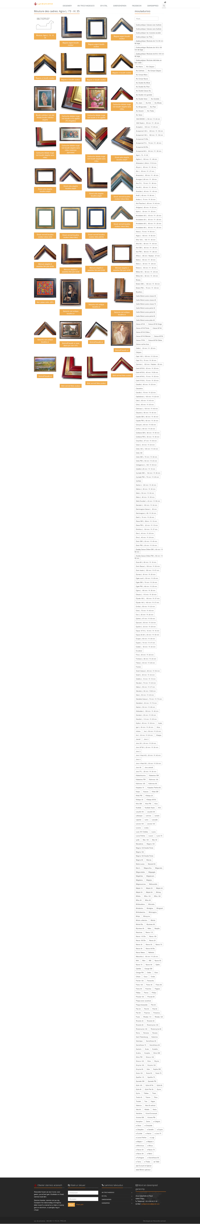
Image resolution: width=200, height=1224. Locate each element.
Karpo (138, 791)
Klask (71, 1205)
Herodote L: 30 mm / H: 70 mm (146, 703)
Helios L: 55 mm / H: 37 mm (145, 687)
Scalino (138, 1053)
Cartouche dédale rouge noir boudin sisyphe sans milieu (122, 106)
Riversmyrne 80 (156, 1029)
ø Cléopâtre (140, 1129)
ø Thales (147, 1162)
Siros (149, 1061)
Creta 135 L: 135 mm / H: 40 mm (147, 449)
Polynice (147, 1013)
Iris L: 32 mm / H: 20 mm (144, 735)
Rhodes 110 (147, 1017)
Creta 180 (139, 453)
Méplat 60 (149, 892)
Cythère (138, 481)
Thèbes (146, 1093)
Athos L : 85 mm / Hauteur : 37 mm (148, 256)
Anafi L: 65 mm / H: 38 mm (145, 195)
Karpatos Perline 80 (154, 787)
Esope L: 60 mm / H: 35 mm (145, 638)
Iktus (158, 727)
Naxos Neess (140, 952)
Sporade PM (152, 1081)
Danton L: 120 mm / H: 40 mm (146, 485)
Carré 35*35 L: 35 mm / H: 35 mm (147, 368)
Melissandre (153, 884)
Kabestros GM (154, 775)
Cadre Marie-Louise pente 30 (145, 308)
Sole (148, 1069)
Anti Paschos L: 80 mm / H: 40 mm (148, 203)
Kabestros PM (140, 779)
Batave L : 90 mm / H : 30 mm (146, 268)
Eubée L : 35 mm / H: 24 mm (145, 647)
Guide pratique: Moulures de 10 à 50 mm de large (149, 42)
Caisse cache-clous (142, 344)
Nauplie (157, 928)
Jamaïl (138, 739)
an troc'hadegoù (86, 5)
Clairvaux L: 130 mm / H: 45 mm (147, 408)
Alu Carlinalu (140, 70)
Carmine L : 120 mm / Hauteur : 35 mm (149, 364)
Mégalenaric (150, 876)
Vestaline (139, 1113)
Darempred (106, 1203)
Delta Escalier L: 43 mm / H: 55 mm (148, 501)
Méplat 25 (149, 888)
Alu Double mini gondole (144, 95)
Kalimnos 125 (140, 783)
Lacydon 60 (140, 812)
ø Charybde (148, 1125)
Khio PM (148, 803)
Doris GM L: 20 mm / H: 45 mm (146, 541)
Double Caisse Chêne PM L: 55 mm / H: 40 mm (149, 557)
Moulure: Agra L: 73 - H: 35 (45, 36)
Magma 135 (151, 844)
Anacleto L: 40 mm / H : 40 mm (146, 191)
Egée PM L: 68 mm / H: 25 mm (146, 586)
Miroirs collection (141, 920)
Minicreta (151, 904)
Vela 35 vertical (150, 1105)
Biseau (138, 280)
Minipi (138, 916)
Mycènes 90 (140, 928)
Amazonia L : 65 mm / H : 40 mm (147, 175)
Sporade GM (140, 1081)
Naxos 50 (149, 944)
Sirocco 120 (140, 1061)
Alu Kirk (148, 103)
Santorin (138, 1049)
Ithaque (158, 735)
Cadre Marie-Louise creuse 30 (146, 296)
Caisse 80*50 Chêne (155, 340)
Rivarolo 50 (150, 1021)
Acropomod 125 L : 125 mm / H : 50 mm (149, 131)
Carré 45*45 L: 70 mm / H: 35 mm (147, 376)
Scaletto (155, 1049)
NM (150, 960)
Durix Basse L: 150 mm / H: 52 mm (148, 566)
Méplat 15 (139, 888)
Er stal (104, 1196)
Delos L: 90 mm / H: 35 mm (145, 497)
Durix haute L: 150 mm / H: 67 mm (147, 570)
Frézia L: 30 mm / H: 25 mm (145, 663)
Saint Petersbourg (142, 1037)
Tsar (145, 1101)
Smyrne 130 (151, 1065)
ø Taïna (138, 1162)
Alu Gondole (155, 99)
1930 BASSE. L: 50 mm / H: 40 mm (148, 119)
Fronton (138, 667)
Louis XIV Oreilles (142, 832)
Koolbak (138, 808)
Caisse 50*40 (157, 328)
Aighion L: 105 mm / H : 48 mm (146, 159)
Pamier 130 (140, 980)
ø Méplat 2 (149, 1141)
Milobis (138, 896)
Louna (154, 832)
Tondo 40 (139, 1097)
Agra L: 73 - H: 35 (142, 155)
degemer (67, 5)
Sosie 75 (158, 1073)
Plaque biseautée (141, 1005)
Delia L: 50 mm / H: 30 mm (145, 493)
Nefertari (151, 952)
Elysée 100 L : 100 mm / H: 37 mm (147, 598)
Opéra (158, 964)
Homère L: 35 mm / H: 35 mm (146, 715)
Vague (153, 1101)
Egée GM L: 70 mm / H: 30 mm (146, 582)
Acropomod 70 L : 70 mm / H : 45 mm (148, 143)
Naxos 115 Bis (141, 936)
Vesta (154, 1109)
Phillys (154, 993)
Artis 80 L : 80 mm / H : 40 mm (146, 243)
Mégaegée (151, 872)
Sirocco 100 (150, 1057)
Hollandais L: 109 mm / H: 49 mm (147, 711)
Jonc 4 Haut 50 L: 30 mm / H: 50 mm (148, 763)
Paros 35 (149, 985)
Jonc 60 (138, 767)
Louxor (150, 836)
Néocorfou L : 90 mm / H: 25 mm (147, 956)
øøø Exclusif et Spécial (143, 1166)
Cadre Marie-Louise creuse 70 (146, 304)
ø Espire (160, 1129)
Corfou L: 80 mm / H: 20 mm (145, 429)
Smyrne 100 (140, 1065)
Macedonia (139, 844)
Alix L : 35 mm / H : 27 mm (145, 171)
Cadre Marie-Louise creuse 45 (146, 300)
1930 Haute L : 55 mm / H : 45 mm (147, 123)
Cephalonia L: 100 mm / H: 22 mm (147, 396)
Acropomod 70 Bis (142, 139)
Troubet (138, 1101)
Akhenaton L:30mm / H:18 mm (146, 163)
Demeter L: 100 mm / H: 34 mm (146, 505)
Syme (159, 1089)
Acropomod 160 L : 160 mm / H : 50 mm (149, 135)
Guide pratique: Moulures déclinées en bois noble (148, 61)
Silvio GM (156, 1053)
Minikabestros (140, 912)
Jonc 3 (138, 751)
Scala (147, 1049)
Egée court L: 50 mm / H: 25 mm (147, 578)
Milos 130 (147, 896)
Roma (138, 1033)
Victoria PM (151, 1117)
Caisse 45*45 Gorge (155, 324)
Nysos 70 (139, 964)
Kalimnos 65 (152, 783)
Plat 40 (138, 1009)
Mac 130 (146, 840)
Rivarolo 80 (139, 1025)
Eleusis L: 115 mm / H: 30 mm (146, 594)
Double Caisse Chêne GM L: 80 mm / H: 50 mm (149, 550)
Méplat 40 (159, 888)
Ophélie (138, 968)
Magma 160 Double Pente (144, 856)
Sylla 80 (138, 1089)
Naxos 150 (152, 936)
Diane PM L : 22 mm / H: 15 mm (147, 525)
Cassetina (139, 388)
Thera (154, 1093)
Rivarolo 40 (139, 1021)
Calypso (138, 352)
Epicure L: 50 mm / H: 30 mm (146, 622)
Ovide (153, 976)
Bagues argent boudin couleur (71, 44)
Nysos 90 (149, 964)
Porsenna (156, 1013)
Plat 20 (153, 1005)
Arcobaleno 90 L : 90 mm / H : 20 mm (148, 227)
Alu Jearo (139, 103)
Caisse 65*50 (158, 336)
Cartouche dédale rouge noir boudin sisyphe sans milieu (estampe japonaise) (71, 149)
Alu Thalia (150, 111)
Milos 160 (157, 896)
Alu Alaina (139, 66)
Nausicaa (139, 932)
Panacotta (150, 980)
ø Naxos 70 (151, 1150)
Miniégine (150, 908)
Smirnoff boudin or (96, 342)
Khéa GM (155, 791)
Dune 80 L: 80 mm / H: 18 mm (146, 562)
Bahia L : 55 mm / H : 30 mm (145, 260)
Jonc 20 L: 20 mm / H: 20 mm (146, 743)
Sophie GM (157, 1069)
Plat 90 (138, 1013)
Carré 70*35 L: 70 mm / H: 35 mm (147, 380)
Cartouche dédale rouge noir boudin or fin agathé (96, 116)
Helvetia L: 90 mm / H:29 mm (146, 691)
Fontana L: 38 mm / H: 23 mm (146, 659)
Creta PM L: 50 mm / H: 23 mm (146, 461)
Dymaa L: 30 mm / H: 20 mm (145, 574)
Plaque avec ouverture (143, 1001)
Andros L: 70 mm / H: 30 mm (145, 199)
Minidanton (139, 908)
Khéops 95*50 (151, 799)
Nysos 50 (158, 960)
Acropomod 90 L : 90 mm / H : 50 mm (148, 151)
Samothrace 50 (151, 1041)
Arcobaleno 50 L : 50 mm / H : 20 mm (148, 219)
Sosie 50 (149, 1073)
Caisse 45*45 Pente (142, 328)
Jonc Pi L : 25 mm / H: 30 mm (146, 771)
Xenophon (139, 1121)
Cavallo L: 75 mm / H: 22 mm (146, 392)
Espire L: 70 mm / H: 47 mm (145, 643)
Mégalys (149, 880)
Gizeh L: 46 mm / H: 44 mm (145, 675)
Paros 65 (159, 985)
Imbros (138, 731)
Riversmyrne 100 (152, 1025)
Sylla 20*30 (149, 1085)
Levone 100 (140, 824)
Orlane (138, 976)
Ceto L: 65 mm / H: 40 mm (145, 400)
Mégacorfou (148, 868)
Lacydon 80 (151, 812)
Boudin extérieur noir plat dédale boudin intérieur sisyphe (45, 117)
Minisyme (146, 916)
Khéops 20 (149, 795)
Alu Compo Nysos (142, 79)
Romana (146, 1033)
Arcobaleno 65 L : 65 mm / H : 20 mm (148, 223)
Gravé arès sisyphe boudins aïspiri (122, 158)
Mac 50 (154, 840)
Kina (156, 803)
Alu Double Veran (141, 99)
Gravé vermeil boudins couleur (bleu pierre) (96, 235)
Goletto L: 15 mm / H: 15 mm (146, 679)
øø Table (156, 1162)
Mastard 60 (151, 864)
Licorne (138, 828)
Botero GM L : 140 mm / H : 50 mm (148, 284)
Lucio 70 (159, 836)
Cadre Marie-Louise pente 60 (145, 312)
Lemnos (148, 815)
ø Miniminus (140, 1145)
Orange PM (140, 972)
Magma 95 (139, 860)
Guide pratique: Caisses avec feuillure (148, 25)
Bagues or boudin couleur (45, 78)
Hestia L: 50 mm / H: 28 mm (145, 707)
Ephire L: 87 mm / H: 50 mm (145, 618)
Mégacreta (158, 868)
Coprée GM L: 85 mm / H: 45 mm (147, 417)
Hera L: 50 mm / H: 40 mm (145, 695)
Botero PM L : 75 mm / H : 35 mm (147, 288)
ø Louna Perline (141, 1137)
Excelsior (139, 651)
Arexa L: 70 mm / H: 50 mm (145, 231)
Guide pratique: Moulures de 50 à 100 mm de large (149, 55)
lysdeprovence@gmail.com (150, 1204)
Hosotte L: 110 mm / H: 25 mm (146, 719)
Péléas (138, 993)
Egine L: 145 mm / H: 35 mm (145, 590)
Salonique (139, 1041)
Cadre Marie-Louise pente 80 (145, 316)
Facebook (137, 5)
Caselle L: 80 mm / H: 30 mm (146, 384)
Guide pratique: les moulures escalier (148, 33)
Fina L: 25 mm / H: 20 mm (145, 655)
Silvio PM (139, 1057)
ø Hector (148, 1133)
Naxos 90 (139, 948)
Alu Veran (139, 115)
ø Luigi (152, 1137)
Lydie (137, 840)
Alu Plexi (153, 107)
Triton (156, 1097)
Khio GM (139, 803)
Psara (138, 1017)
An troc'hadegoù (108, 1192)
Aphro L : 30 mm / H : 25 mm (146, 211)
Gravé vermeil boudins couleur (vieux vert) (45, 235)
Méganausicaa (141, 884)
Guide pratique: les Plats (144, 37)
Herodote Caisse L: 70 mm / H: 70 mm (149, 699)
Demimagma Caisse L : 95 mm (146, 509)
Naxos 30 (139, 944)
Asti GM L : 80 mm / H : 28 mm (146, 247)
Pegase (157, 989)
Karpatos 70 (140, 787)
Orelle (149, 972)
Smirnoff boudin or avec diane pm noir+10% (70, 344)
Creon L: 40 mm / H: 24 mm (145, 445)
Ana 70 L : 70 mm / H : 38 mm (146, 183)
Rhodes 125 (159, 1017)
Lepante (138, 820)
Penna (146, 993)
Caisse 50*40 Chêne (143, 332)
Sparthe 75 (151, 1077)
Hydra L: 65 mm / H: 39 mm (145, 723)
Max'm (138, 868)
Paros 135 (139, 985)
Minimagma (152, 912)
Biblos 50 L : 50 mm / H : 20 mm (147, 272)
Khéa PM (139, 795)
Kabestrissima (140, 775)
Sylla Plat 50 (149, 1089)
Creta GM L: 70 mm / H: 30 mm (146, 457)
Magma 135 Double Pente (144, 848)
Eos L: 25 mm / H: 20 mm (144, 614)
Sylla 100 (139, 1085)
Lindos (146, 828)
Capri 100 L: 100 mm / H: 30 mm (147, 356)
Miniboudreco (140, 904)
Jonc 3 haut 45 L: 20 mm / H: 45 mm (148, 755)
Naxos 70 (159, 944)
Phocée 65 (151, 997)
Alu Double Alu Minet (143, 83)
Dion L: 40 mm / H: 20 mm (145, 533)
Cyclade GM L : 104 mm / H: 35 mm (148, 473)
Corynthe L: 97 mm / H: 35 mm (146, 441)
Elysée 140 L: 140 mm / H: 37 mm (147, 602)
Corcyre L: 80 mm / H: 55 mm (146, 424)
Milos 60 (139, 900)
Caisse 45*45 (140, 324)
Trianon (147, 1097)
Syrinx (138, 1093)
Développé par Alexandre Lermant (154, 1221)
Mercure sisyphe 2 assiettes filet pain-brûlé (45, 265)
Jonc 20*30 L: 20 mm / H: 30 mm (147, 747)
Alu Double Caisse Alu (143, 91)
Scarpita (147, 1053)
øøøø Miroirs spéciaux (143, 1170)
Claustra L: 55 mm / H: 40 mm (146, 412)
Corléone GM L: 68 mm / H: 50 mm (147, 433)
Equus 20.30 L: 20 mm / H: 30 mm (147, 635)
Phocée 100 (140, 997)
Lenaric (157, 815)
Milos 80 (148, 900)
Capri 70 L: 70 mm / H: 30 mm (146, 360)
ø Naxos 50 (140, 1150)
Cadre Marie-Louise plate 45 (145, 320)
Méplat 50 (139, 892)
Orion (156, 972)
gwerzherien (119, 5)
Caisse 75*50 (140, 340)
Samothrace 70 (141, 1045)
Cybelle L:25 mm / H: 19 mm (145, 469)
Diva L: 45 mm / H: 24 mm (145, 537)
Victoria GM (140, 1117)
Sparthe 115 (140, 1077)
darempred (152, 5)
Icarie (160, 723)
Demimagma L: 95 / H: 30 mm (146, 513)
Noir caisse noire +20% (45, 302)
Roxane (154, 1033)
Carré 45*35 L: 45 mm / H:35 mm (147, 372)
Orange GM (148, 968)
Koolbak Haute (150, 808)
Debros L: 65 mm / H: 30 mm (145, 489)
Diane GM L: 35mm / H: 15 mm (146, 521)
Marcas (148, 860)
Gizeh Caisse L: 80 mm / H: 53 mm (148, 671)
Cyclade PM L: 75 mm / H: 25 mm (147, 477)
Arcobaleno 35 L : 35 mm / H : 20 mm (148, 215)
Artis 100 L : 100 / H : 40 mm (145, 240)
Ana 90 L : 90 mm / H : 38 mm (146, 187)
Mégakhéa (139, 876)
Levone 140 (151, 824)
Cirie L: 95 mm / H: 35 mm (145, 404)
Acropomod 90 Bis (142, 147)
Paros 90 (139, 989)
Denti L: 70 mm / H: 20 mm (145, 517)
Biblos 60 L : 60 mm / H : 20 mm (147, 276)
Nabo (149, 928)
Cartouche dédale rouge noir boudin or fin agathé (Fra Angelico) (71, 118)
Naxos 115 (149, 932)
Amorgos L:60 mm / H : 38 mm (146, 179)
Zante (148, 1121)
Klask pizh (79, 1204)
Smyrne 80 (139, 1069)
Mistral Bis (139, 924)
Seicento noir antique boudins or (70, 312)
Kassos (145, 791)
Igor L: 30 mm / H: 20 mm (144, 727)
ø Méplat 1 (139, 1141)
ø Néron (149, 1153)
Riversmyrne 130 (141, 1029)
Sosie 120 (139, 1073)
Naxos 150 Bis (141, 940)
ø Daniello (150, 1129)
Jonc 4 (138, 759)
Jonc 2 (146, 739)
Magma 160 (140, 852)
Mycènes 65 (151, 924)
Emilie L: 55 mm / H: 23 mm (145, 606)
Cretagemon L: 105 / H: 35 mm (146, 465)
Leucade (155, 820)
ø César (138, 1125)
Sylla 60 (159, 1085)
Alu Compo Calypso (154, 70)
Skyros (156, 1061)
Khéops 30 (139, 799)
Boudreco (139, 292)
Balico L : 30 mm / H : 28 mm (146, 264)
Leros (146, 820)
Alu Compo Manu (141, 75)
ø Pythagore (140, 1157)
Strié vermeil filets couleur (70, 386)
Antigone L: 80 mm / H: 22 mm (146, 207)
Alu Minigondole (141, 107)
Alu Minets (158, 103)
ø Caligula (156, 1121)
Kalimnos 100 (153, 779)
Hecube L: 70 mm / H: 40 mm (146, 683)
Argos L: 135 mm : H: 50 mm (145, 235)
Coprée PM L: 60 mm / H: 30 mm (147, 420)
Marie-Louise (140, 864)
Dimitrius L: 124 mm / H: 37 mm (146, 529)
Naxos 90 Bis (150, 948)
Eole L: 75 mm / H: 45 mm (145, 610)
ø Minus (150, 1145)
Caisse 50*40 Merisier (143, 336)
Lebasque (139, 815)
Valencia (139, 1105)
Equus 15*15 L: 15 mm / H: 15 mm (147, 631)
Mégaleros (139, 880)
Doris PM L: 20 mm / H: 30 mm (146, 545)
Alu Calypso (150, 66)
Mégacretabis (140, 872)
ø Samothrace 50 (153, 1157)
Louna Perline (140, 836)
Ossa (145, 976)
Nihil (137, 960)
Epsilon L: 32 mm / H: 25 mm (146, 626)
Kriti (159, 808)
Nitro (143, 960)
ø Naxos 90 (140, 1153)
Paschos (148, 989)
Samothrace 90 (155, 1045)
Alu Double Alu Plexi (143, 87)
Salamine (154, 1037)
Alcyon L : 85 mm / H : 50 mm (146, 167)
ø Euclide (139, 1133)
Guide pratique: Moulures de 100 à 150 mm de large (148, 48)
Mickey (158, 892)
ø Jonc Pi (158, 1133)
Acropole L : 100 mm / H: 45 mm (147, 127)
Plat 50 (146, 1009)
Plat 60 (154, 1009)
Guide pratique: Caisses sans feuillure (148, 29)
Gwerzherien (106, 1199)
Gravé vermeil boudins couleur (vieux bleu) (122, 197)
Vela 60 (138, 1109)
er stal (103, 5)
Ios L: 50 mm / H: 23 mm (152, 731)
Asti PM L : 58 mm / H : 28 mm (146, 252)
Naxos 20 (152, 940)
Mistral (153, 920)
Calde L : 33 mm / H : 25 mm (145, 348)
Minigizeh (159, 908)
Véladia (146, 1109)
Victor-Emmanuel (151, 1113)
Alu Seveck (140, 111)
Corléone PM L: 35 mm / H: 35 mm (147, 437)
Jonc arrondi (149, 767)
